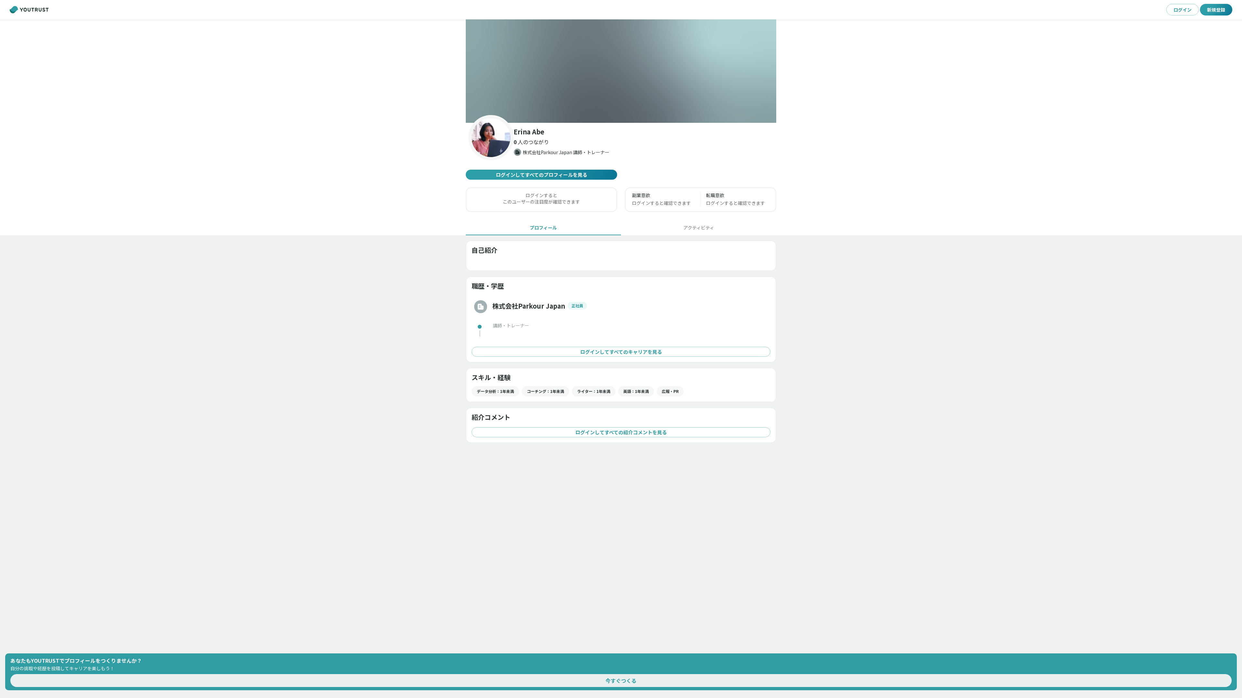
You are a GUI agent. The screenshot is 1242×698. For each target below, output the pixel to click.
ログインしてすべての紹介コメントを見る (621, 432)
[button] (621, 71)
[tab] (543, 227)
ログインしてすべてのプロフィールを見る (541, 174)
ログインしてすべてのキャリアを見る (621, 351)
